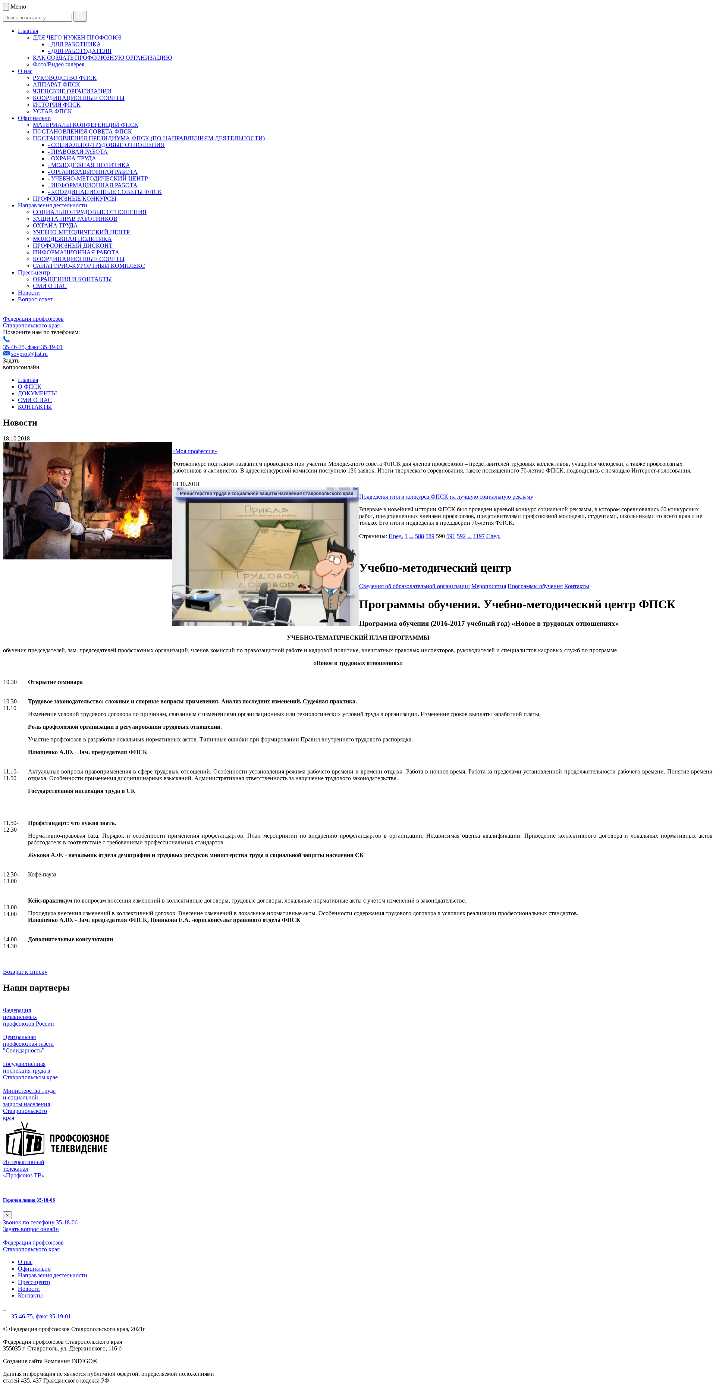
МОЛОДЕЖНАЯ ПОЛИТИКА (72, 239)
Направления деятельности (52, 205)
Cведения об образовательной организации (414, 586)
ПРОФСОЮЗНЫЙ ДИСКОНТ (73, 245)
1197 (479, 536)
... (411, 536)
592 (461, 536)
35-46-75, (15, 347)
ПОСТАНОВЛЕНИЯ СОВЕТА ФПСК (82, 131)
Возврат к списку (25, 972)
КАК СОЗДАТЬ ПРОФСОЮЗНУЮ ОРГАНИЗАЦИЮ (102, 57)
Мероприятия (488, 586)
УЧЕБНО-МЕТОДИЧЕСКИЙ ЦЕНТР (81, 232)
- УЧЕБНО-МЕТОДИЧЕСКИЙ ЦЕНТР (98, 178)
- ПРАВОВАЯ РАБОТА (78, 151)
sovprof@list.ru (29, 354)
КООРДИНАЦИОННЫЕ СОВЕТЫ (79, 98)
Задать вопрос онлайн (31, 1229)
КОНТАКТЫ (35, 407)
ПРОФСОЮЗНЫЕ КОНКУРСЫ (74, 198)
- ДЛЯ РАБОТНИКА (74, 44)
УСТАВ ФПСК (52, 111)
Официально (34, 118)
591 (450, 536)
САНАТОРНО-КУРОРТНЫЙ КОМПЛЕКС (89, 266)
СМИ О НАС (50, 286)
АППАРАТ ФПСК (56, 84)
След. (493, 536)
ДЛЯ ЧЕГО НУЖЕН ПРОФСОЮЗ (77, 37)
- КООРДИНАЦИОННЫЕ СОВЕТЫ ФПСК (105, 192)
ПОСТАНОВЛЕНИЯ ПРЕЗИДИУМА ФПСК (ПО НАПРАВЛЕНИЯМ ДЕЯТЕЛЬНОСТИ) (149, 138)
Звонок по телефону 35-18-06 (40, 1222)
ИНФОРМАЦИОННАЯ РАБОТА (76, 252)
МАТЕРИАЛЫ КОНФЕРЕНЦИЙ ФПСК (85, 125)
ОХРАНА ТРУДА (55, 225)
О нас (25, 71)
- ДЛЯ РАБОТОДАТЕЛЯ (80, 51)
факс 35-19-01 (45, 347)
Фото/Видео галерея (58, 64)
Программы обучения (535, 586)
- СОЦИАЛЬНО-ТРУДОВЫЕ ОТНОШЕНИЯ (106, 145)
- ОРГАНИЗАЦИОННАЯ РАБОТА (93, 172)
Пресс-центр (34, 272)
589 (429, 536)
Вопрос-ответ (35, 299)
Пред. (396, 536)
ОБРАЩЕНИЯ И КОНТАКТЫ (72, 279)
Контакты (576, 586)
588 (419, 536)
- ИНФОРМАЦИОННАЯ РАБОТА (93, 185)
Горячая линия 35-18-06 (29, 1200)
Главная (28, 31)
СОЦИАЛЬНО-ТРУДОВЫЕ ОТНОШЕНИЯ (90, 212)
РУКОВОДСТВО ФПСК (65, 78)
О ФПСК (29, 386)
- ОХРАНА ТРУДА (72, 158)
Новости (29, 292)
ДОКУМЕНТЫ (37, 393)
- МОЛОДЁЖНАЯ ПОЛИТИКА (89, 165)
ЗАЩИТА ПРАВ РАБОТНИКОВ (75, 219)
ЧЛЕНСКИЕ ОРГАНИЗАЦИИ (72, 91)
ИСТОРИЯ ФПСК (57, 104)
